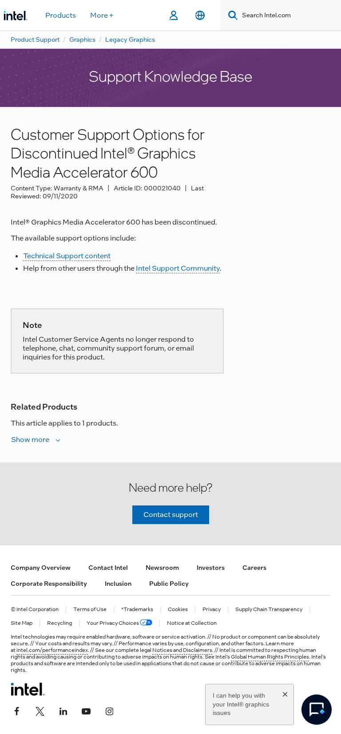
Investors (211, 568)
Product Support (35, 39)
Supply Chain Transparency (268, 609)
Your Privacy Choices (113, 623)
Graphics (82, 39)
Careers (254, 568)
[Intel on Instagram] (109, 710)
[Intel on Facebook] (17, 710)
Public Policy (169, 584)
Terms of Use (90, 609)
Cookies (178, 609)
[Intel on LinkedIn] (63, 710)
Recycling (59, 623)
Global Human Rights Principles (270, 656)
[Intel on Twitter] (40, 710)
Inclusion (118, 584)
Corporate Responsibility (49, 584)
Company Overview (41, 568)
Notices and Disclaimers (182, 650)
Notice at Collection (192, 623)
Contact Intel (108, 568)
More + (102, 15)
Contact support (170, 514)
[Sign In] (173, 15)
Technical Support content (67, 255)
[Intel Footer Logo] (28, 689)
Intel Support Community (178, 268)
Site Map (21, 623)
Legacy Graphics (130, 39)
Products (60, 15)
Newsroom (162, 568)
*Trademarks (137, 609)
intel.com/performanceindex (52, 650)
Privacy (211, 609)
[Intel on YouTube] (86, 710)
